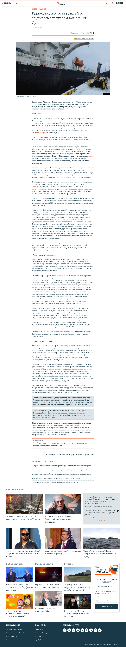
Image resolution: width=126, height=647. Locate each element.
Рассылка (38, 636)
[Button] (74, 33)
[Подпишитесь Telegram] (82, 630)
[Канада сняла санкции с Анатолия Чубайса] (48, 598)
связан (63, 149)
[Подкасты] (95, 630)
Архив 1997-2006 (11, 636)
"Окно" (39, 114)
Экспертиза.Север (39, 9)
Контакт (9, 640)
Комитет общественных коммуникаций (58, 332)
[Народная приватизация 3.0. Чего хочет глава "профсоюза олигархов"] (19, 574)
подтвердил (42, 132)
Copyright (38, 640)
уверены (50, 355)
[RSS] (91, 630)
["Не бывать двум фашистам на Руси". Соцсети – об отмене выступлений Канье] (24, 538)
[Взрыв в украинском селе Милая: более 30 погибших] (48, 574)
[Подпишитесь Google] (65, 630)
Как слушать (39, 629)
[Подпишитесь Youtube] (78, 630)
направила (36, 187)
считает (43, 402)
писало (90, 156)
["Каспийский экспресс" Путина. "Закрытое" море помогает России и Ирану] (101, 538)
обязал (43, 367)
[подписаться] (99, 630)
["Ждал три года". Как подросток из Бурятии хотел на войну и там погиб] (77, 574)
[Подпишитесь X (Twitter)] (73, 630)
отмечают (45, 423)
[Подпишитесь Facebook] (69, 630)
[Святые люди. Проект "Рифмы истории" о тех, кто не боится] (77, 601)
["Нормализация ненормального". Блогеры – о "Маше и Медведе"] (19, 601)
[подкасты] (113, 3)
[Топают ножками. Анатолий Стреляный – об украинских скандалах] (63, 504)
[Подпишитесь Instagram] (86, 630)
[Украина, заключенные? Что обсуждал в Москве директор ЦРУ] (63, 538)
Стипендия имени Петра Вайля (16, 633)
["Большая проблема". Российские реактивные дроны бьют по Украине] (24, 504)
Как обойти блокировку (42, 633)
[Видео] (107, 3)
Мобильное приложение (14, 629)
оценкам (38, 411)
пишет (66, 311)
